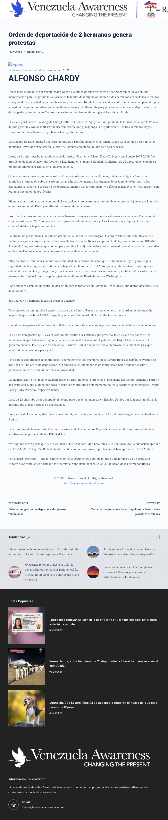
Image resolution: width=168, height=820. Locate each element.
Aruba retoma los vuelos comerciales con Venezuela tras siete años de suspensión (129, 552)
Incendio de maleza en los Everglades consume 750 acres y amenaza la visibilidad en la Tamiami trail (127, 572)
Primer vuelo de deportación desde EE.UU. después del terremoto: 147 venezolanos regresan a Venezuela (43, 552)
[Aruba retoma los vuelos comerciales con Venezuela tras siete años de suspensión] (93, 552)
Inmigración (35, 52)
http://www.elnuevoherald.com (84, 483)
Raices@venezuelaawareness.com (43, 807)
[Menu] (158, 9)
